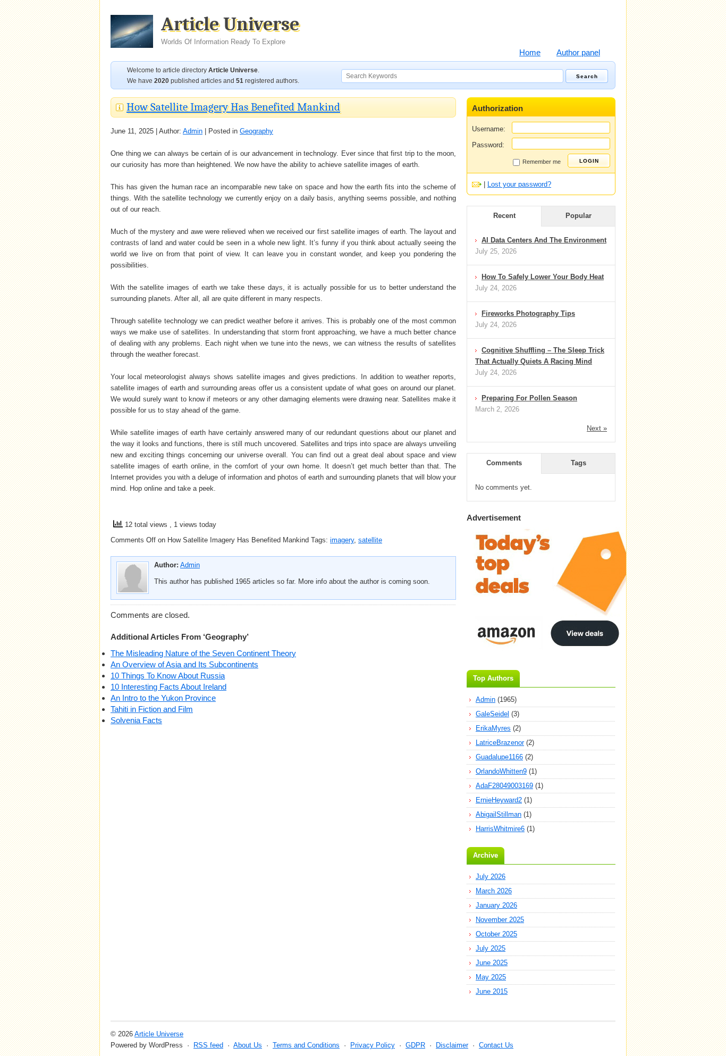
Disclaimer (452, 1045)
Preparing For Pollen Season (529, 398)
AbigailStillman (498, 814)
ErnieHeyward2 (499, 800)
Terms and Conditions (306, 1045)
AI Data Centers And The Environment (544, 240)
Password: (488, 145)
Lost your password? (519, 184)
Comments (504, 463)
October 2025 (496, 934)
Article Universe (230, 30)
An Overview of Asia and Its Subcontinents (184, 664)
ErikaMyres (493, 728)
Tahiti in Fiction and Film (152, 709)
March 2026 (494, 891)
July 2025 (490, 948)
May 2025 (491, 977)
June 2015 (492, 991)
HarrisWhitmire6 (500, 829)
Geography (256, 131)
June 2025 (492, 963)
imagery (342, 540)
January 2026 (496, 905)
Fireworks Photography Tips (528, 313)
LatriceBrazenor (500, 743)
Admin (192, 131)
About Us (247, 1045)
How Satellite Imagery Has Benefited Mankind (233, 106)
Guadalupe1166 (499, 757)
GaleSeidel (492, 714)
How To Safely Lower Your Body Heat (543, 277)
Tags (578, 463)
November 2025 (500, 920)
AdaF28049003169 (504, 786)
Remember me (541, 161)
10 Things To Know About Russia (168, 675)
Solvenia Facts (136, 720)
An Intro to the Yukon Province (163, 697)
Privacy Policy (372, 1045)
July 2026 (490, 877)
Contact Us (496, 1045)
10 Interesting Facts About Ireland (168, 686)
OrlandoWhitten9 (501, 771)
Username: (488, 129)
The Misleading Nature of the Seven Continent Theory (203, 653)
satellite (370, 540)
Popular (578, 216)
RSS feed (208, 1045)
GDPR (415, 1045)
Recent (504, 216)
